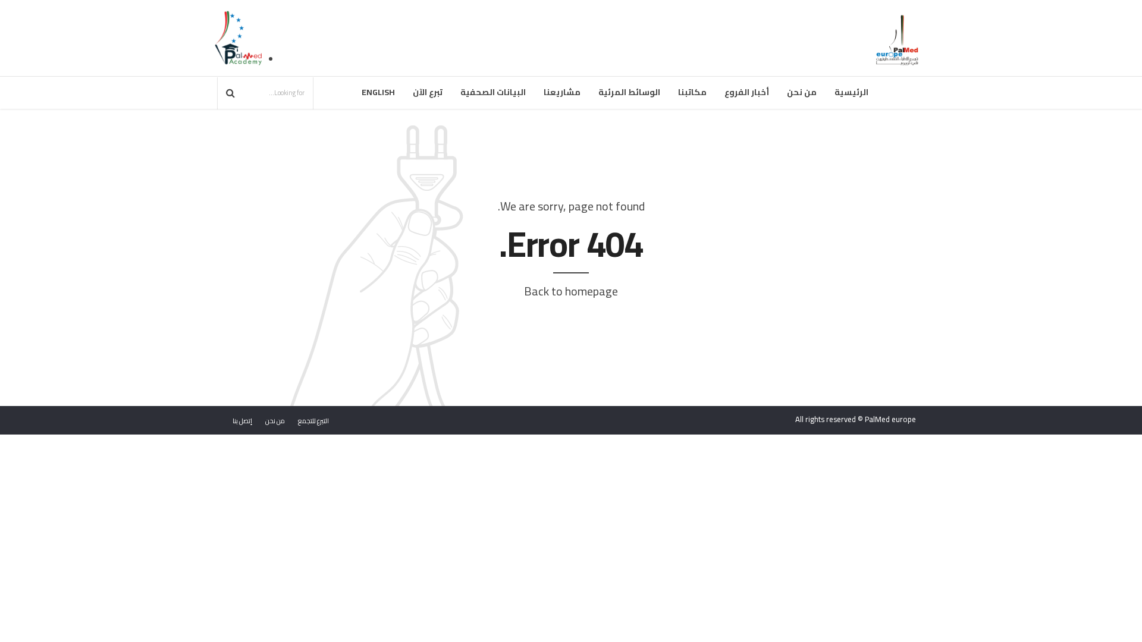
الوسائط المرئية (629, 92)
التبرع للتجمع (313, 421)
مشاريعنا (562, 92)
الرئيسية (851, 92)
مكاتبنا (692, 92)
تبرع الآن (428, 92)
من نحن (802, 92)
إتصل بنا (242, 421)
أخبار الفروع (746, 92)
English (378, 92)
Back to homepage (571, 291)
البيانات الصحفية (493, 92)
